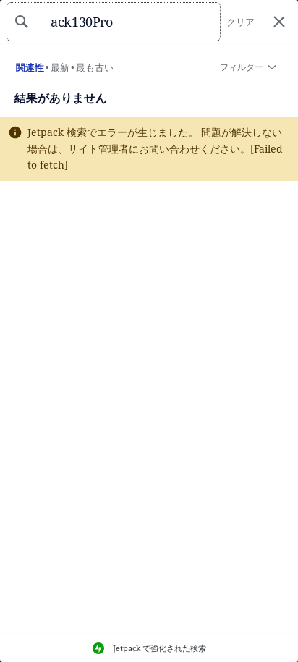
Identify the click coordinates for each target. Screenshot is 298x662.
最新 (60, 67)
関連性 (30, 67)
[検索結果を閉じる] (279, 22)
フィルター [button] (241, 70)
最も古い (95, 67)
